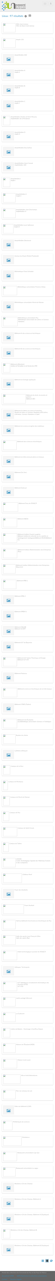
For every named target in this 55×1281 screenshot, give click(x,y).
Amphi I (13, 180)
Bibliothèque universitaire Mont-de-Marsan (29, 302)
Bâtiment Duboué (21, 488)
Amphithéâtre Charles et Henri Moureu (24, 117)
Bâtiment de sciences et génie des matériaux (29, 426)
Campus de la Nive (17, 766)
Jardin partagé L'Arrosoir (24, 998)
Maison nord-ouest (24, 1060)
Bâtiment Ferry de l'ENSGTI (28, 503)
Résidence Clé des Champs (23, 1183)
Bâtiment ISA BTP (20, 629)
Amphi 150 (20, 39)
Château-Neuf (27, 874)
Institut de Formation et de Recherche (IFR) (24, 366)
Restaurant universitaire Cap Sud (28, 1153)
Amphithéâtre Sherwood (23, 240)
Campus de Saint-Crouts (26, 828)
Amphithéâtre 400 (21, 55)
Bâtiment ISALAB (20, 627)
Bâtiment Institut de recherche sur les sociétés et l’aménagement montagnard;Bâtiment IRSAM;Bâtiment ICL (35, 538)
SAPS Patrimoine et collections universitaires (32, 1276)
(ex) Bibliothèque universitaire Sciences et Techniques (34, 721)
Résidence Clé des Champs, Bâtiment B (24, 1230)
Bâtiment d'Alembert (17, 364)
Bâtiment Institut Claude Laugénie (29, 534)
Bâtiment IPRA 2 (20, 596)
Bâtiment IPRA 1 (22, 580)
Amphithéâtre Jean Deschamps (26, 209)
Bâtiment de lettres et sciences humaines (28, 410)
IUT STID (20, 986)
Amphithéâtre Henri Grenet (24, 163)
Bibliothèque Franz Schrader (24, 271)
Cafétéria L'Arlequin (21, 751)
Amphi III (17, 227)
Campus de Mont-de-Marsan (20, 797)
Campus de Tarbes (15, 843)
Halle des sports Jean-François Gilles (28, 936)
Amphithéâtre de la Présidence (20, 118)
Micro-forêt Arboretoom (29, 1075)
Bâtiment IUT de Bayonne (23, 642)
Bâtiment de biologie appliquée (25, 379)
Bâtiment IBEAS (23, 519)
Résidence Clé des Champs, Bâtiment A (28, 1199)
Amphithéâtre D (20, 132)
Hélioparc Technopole (22, 967)
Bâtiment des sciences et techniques (29, 441)
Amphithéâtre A (20, 70)
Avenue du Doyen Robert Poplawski (27, 256)
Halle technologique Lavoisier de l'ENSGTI (32, 952)
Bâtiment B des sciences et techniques (27, 349)
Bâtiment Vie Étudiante (25, 720)
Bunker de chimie (22, 735)
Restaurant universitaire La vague (27, 1168)
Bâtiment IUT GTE (23, 660)
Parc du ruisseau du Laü (24, 1091)
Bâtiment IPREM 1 (21, 611)
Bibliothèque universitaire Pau (28, 318)
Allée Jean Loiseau (22, 24)
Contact (4, 1279)
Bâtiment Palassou (21, 673)
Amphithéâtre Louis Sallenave (24, 225)
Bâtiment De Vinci (21, 472)
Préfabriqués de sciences (21, 1122)
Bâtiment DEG (30, 399)
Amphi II (18, 196)
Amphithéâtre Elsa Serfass (23, 148)
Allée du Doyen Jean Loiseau (25, 26)
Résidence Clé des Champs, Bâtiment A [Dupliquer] (32, 1214)
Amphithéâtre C (20, 101)
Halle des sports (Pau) (23, 938)
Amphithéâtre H (21, 211)
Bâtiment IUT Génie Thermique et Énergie (32, 658)
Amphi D (17, 134)
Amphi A (17, 72)
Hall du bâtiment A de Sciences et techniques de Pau (33, 921)
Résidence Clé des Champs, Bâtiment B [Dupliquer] (32, 1245)
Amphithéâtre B (20, 86)
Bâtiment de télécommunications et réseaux (29, 457)
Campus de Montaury (15, 781)
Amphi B (17, 87)
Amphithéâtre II (21, 194)
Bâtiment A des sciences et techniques (27, 333)
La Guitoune (20, 1013)
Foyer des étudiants (21, 890)
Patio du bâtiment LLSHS (23, 1106)
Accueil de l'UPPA (8, 1276)
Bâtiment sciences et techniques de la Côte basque (35, 689)
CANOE (18, 859)
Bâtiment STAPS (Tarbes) (23, 704)
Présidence (26, 1137)
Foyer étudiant (29, 905)
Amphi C (17, 103)
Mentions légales (15, 1279)
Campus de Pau (15, 812)
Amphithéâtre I (16, 178)
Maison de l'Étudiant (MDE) (25, 1044)
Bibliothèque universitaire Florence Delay (31, 287)
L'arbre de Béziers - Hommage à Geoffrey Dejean (27, 1029)
